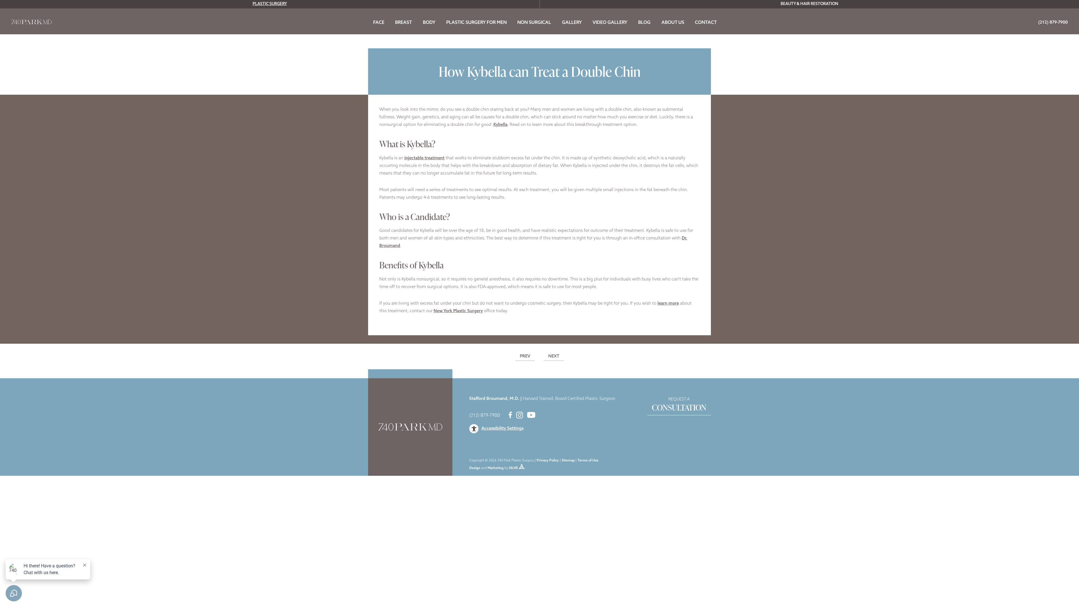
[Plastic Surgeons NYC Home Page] (31, 23)
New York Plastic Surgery (458, 311)
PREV (525, 356)
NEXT (553, 356)
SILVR (513, 468)
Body (429, 23)
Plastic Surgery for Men (476, 23)
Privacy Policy (548, 460)
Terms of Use (588, 460)
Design (474, 468)
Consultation (679, 405)
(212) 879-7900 (484, 415)
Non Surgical (534, 23)
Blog (644, 23)
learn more (668, 304)
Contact (706, 23)
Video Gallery (610, 23)
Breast (403, 23)
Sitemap (568, 460)
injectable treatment (424, 158)
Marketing (496, 468)
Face (378, 23)
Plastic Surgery (270, 4)
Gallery (572, 23)
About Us (672, 23)
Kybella (500, 125)
